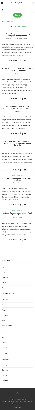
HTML (4, 267)
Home (3, 21)
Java (3, 310)
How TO (5, 300)
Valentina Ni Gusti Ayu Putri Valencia (18, 38)
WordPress (5, 359)
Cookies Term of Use (18, 403)
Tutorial (17, 31)
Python (4, 305)
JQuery (4, 282)
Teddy (18, 73)
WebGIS (4, 348)
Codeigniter (5, 315)
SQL (3, 332)
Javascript (5, 277)
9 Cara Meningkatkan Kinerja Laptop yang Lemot (17, 179)
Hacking (4, 365)
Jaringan (4, 375)
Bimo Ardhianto (18, 111)
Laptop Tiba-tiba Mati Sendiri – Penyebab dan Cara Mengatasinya (17, 107)
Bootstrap (5, 370)
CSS (3, 272)
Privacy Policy (18, 401)
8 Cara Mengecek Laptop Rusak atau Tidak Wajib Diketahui (17, 69)
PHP (3, 320)
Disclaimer (30, 401)
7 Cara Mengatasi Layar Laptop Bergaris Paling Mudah (17, 34)
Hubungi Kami (10, 401)
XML (3, 337)
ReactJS (4, 343)
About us (4, 401)
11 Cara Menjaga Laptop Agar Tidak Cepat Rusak (17, 214)
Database (5, 380)
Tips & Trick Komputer (17, 175)
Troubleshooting (17, 66)
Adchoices (24, 401)
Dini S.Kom (18, 183)
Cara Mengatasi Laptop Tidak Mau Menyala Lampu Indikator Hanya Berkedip (18, 143)
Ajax (3, 288)
